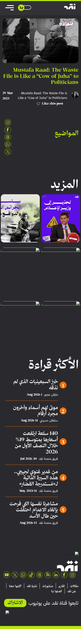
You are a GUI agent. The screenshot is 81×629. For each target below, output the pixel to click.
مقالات (74, 586)
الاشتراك (15, 602)
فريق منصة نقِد (48, 459)
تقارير (62, 586)
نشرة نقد (32, 586)
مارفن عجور (51, 394)
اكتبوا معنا (15, 586)
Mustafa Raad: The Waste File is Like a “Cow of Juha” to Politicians (42, 95)
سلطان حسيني (49, 420)
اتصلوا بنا (56, 591)
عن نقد (71, 591)
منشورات (47, 586)
